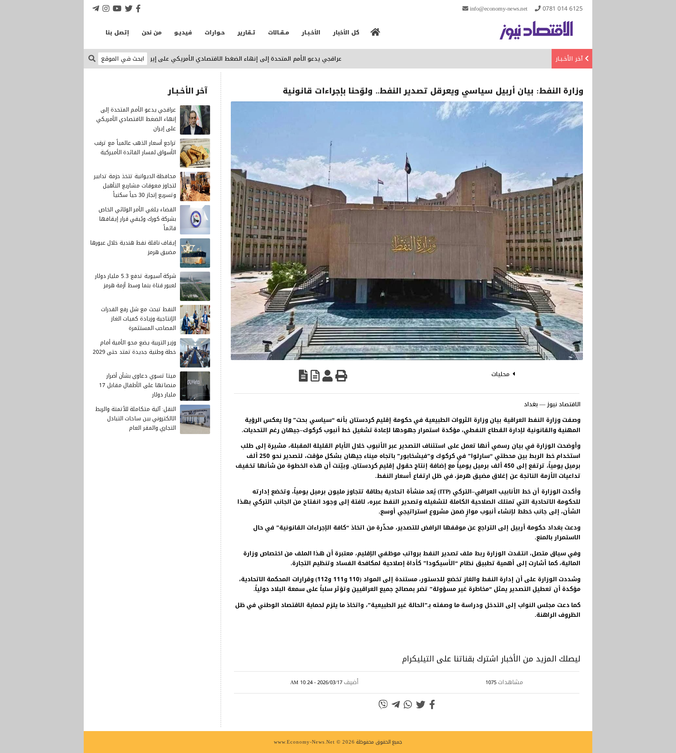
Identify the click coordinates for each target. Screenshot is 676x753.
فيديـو (183, 32)
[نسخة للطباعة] (341, 376)
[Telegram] (95, 8)
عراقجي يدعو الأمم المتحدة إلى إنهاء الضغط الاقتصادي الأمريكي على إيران (267, 58)
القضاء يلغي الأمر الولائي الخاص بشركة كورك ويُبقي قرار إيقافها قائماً (137, 219)
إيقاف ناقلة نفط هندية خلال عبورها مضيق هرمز (133, 248)
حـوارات (215, 32)
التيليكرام (418, 658)
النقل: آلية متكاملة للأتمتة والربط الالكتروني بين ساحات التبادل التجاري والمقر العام (135, 418)
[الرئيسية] (375, 34)
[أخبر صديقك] (327, 376)
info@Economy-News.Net (498, 8)
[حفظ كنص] (303, 376)
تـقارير (246, 32)
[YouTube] (117, 8)
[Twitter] (129, 8)
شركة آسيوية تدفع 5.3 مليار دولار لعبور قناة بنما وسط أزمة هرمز (135, 281)
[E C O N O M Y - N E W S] (536, 34)
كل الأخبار (346, 32)
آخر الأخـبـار (569, 58)
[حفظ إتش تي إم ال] (315, 376)
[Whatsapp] (408, 704)
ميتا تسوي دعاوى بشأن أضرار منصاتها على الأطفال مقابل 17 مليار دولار (137, 385)
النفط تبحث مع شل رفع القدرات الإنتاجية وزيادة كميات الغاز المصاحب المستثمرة (138, 318)
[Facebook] (138, 8)
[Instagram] (106, 8)
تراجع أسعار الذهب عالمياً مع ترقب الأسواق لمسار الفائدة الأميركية (135, 148)
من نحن (152, 32)
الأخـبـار (311, 32)
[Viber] (383, 704)
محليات (500, 374)
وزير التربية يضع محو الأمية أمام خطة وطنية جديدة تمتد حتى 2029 (134, 347)
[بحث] (92, 58)
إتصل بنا (117, 32)
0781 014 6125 (563, 8)
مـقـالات (278, 32)
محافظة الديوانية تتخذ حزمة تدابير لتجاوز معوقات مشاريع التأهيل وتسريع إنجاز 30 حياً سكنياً (135, 185)
